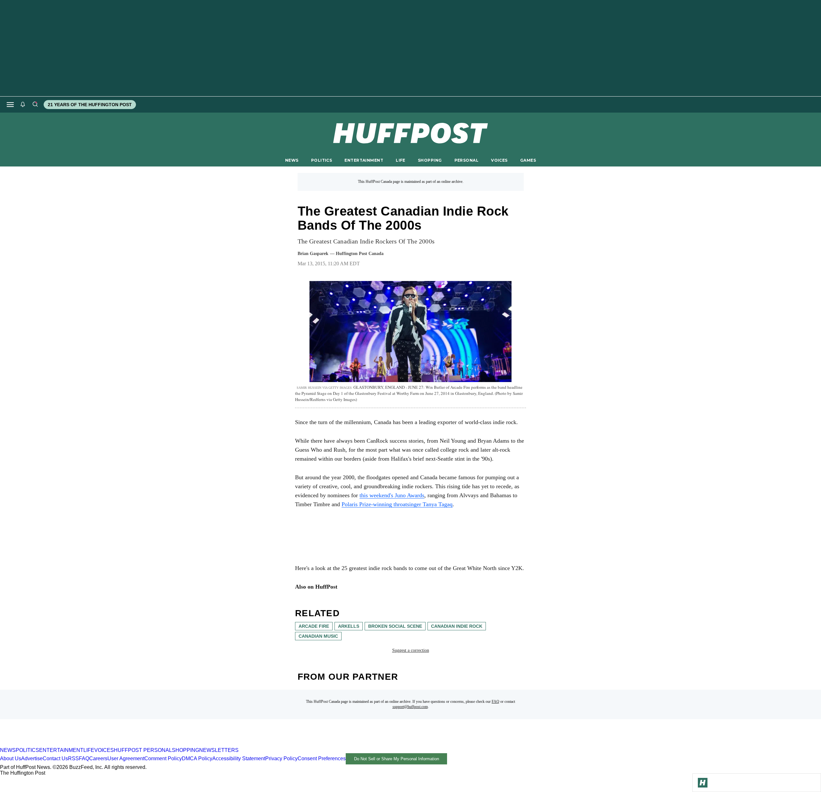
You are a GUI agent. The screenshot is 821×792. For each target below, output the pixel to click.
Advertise (32, 758)
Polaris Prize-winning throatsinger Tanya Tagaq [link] (397, 504)
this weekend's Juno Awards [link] (392, 495)
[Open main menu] (10, 104)
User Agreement (125, 758)
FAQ (495, 701)
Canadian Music (318, 636)
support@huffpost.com (410, 706)
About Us (10, 758)
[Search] (34, 104)
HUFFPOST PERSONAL (143, 750)
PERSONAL (466, 160)
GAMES (528, 160)
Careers (98, 758)
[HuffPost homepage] (82, 744)
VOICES (499, 160)
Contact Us (55, 758)
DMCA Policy (197, 758)
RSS (73, 758)
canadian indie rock (456, 626)
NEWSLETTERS (219, 750)
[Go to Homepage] (702, 783)
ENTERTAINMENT (363, 160)
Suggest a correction (410, 650)
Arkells (348, 626)
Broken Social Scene (395, 626)
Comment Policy (163, 758)
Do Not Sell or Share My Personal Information (396, 758)
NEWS (292, 160)
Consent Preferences (322, 758)
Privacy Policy (281, 758)
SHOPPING (430, 160)
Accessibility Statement (238, 758)
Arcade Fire (314, 626)
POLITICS (321, 160)
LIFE (400, 160)
